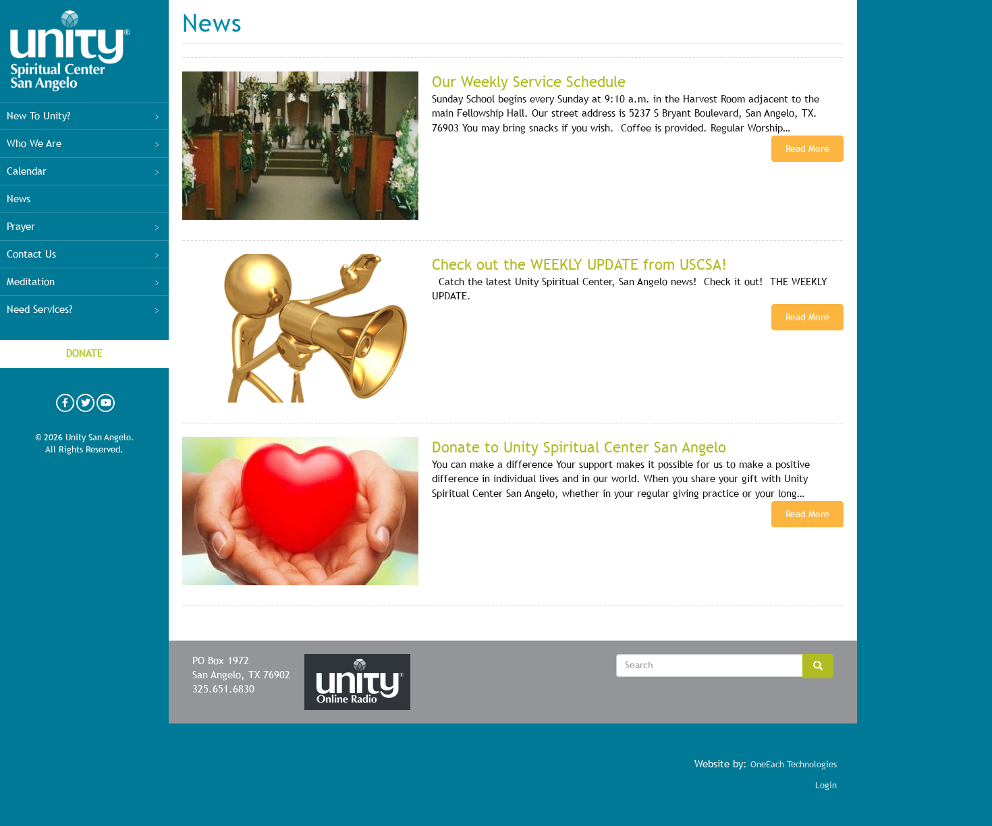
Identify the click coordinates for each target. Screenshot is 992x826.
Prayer (21, 226)
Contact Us (31, 254)
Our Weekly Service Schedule (529, 82)
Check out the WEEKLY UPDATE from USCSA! (579, 265)
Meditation (31, 282)
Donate (84, 353)
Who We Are (34, 144)
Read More (807, 148)
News (18, 199)
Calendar (27, 171)
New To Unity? (39, 116)
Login (826, 785)
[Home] (70, 51)
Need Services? (40, 309)
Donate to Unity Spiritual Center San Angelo (579, 447)
